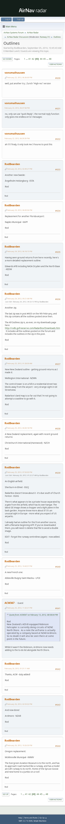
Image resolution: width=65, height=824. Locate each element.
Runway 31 (45, 37)
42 (33, 59)
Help (20, 817)
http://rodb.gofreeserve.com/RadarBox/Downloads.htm (32, 328)
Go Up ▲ (43, 817)
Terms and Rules (30, 817)
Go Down (7, 59)
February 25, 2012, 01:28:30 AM (19, 363)
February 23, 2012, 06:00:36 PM (19, 210)
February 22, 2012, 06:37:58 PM (17, 108)
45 (44, 59)
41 (29, 59)
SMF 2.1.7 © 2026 (25, 821)
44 (41, 59)
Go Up (5, 794)
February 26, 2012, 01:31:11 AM (17, 668)
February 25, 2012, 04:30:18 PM (19, 428)
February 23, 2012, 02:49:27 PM (19, 169)
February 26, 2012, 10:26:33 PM (19, 745)
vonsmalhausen (15, 72)
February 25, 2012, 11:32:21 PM (19, 608)
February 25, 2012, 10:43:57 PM (19, 566)
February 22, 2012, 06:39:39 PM (17, 138)
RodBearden (12, 164)
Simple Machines (39, 821)
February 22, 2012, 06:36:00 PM (19, 77)
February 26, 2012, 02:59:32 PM (19, 704)
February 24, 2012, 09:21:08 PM (19, 298)
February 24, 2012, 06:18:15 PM (19, 251)
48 (50, 59)
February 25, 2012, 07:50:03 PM (19, 472)
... (27, 59)
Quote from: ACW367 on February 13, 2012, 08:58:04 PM (33, 615)
